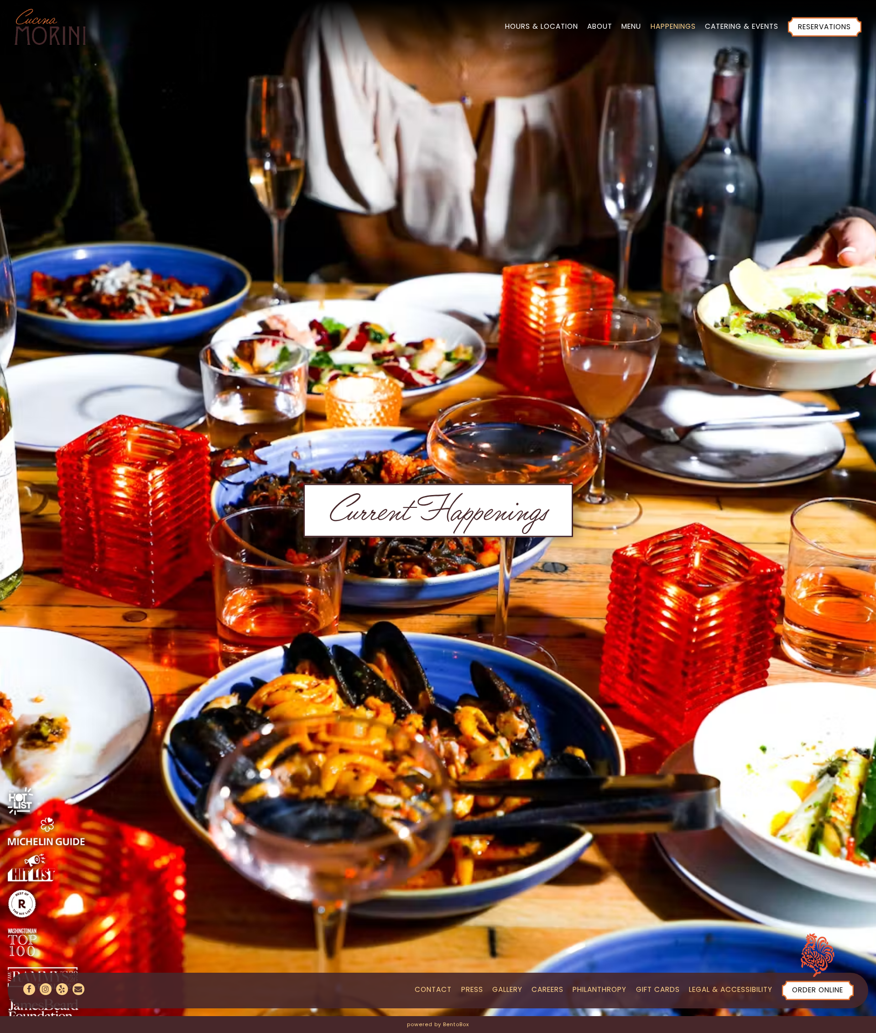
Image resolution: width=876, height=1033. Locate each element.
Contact (433, 990)
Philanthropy (599, 990)
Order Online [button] (817, 990)
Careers (547, 990)
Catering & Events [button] (741, 26)
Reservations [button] (824, 27)
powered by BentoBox (438, 1024)
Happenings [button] (673, 26)
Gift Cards (658, 990)
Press (472, 990)
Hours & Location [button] (541, 26)
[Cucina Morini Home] (50, 26)
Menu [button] (631, 26)
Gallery (507, 990)
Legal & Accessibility (730, 990)
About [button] (599, 26)
